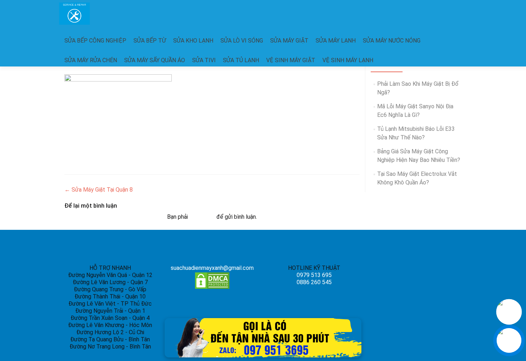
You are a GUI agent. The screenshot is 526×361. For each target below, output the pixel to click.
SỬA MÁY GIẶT (289, 40)
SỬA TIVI (204, 60)
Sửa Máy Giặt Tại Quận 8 (98, 189)
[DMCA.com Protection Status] (212, 280)
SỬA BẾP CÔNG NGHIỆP (95, 40)
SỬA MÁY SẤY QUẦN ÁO (154, 60)
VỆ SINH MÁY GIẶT (290, 60)
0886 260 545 (314, 282)
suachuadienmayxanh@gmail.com (212, 267)
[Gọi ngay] (509, 311)
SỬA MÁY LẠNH (336, 40)
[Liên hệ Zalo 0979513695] (263, 337)
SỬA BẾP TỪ (149, 40)
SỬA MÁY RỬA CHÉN (90, 60)
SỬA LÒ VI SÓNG (241, 40)
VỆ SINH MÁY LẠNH (347, 60)
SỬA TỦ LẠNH (241, 60)
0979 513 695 (314, 275)
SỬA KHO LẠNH (193, 40)
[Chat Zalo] (509, 340)
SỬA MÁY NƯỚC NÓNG (391, 40)
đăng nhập (202, 216)
